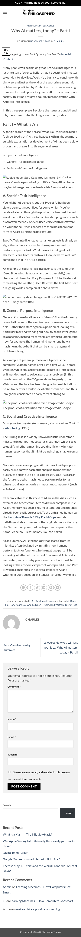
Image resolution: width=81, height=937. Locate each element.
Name (12, 719)
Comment (14, 686)
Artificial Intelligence (40, 25)
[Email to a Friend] (44, 587)
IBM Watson (57, 604)
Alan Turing (12, 428)
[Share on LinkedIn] (57, 587)
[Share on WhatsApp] (23, 587)
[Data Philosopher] (40, 12)
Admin (7, 887)
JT (4, 901)
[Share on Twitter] (37, 587)
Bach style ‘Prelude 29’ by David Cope (32, 517)
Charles (59, 41)
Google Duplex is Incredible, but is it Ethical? (31, 859)
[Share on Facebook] (30, 587)
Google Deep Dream (38, 604)
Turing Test (71, 604)
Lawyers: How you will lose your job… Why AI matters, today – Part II (61, 647)
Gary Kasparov (18, 604)
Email (12, 736)
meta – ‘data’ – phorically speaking (38, 909)
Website (12, 754)
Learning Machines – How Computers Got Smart (41, 901)
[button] (5, 12)
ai (68, 601)
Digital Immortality (15, 852)
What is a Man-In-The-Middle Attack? (27, 834)
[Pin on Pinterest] (51, 587)
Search (7, 805)
